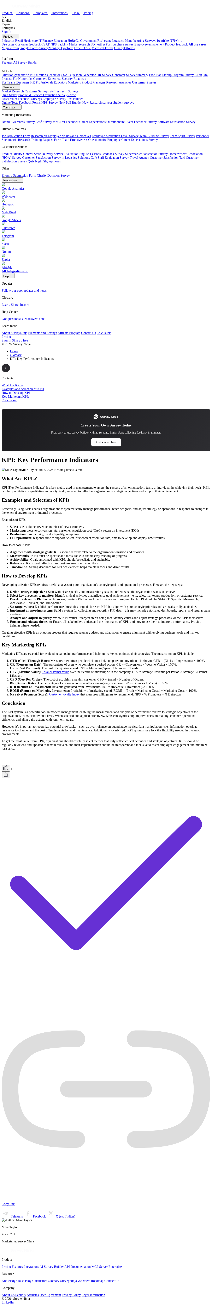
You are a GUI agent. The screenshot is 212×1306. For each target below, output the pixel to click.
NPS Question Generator (43, 75)
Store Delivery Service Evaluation (56, 154)
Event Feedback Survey (141, 122)
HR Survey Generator (110, 75)
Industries (8, 40)
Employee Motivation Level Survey (115, 136)
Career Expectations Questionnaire (102, 122)
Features (7, 62)
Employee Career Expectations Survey (132, 139)
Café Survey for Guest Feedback (57, 122)
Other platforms (124, 48)
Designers (22, 82)
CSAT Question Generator (78, 75)
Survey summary (137, 75)
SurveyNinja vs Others (75, 1281)
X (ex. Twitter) (65, 1216)
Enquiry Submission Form (19, 175)
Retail (19, 40)
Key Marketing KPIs (15, 396)
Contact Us (88, 333)
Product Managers (93, 82)
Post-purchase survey (120, 44)
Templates (41, 13)
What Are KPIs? (12, 385)
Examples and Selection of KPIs (23, 389)
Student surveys (123, 102)
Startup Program (173, 75)
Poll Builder (77, 102)
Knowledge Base (13, 1281)
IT (40, 40)
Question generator (14, 75)
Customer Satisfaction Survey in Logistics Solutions (56, 157)
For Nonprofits (22, 78)
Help (76, 13)
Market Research (13, 91)
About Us (8, 1295)
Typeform (66, 48)
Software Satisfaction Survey (176, 122)
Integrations (60, 13)
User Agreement (50, 1295)
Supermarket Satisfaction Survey (146, 154)
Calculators (104, 333)
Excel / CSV (82, 48)
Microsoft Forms (102, 48)
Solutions (23, 13)
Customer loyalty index (64, 694)
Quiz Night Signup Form (44, 161)
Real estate (104, 40)
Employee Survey (54, 99)
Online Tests (10, 102)
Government (88, 40)
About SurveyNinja (14, 333)
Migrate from (10, 48)
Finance (47, 40)
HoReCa (73, 40)
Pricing (88, 13)
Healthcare (31, 40)
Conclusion (9, 400)
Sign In (6, 31)
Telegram (17, 1216)
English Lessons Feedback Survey (101, 154)
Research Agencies (118, 82)
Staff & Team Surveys (63, 91)
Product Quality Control (17, 154)
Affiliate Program (69, 333)
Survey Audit (193, 75)
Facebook (39, 1216)
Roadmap (79, 78)
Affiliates (33, 1295)
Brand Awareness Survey (18, 122)
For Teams (9, 82)
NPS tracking (59, 44)
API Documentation (77, 1266)
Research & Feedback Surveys (22, 99)
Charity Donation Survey (53, 175)
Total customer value (55, 672)
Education (60, 40)
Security (67, 78)
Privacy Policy (71, 1295)
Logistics (118, 40)
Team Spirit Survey (182, 136)
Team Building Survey (154, 136)
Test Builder (75, 99)
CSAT (45, 44)
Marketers (74, 82)
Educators (60, 82)
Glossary (53, 1281)
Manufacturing (134, 40)
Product (7, 13)
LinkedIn (8, 1302)
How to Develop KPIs (16, 392)
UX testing (98, 44)
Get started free (106, 442)
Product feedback (176, 44)
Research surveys (101, 102)
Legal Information (93, 1295)
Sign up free (20, 340)
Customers (40, 78)
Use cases (8, 44)
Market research (79, 44)
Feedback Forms (30, 102)
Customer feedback (28, 44)
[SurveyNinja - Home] (21, 9)
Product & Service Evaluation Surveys (47, 95)
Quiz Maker (9, 95)
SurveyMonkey (49, 48)
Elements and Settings (42, 333)
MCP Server (100, 1266)
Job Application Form (16, 136)
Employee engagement (149, 44)
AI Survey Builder (25, 62)
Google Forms (29, 48)
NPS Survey (53, 102)
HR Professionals (41, 82)
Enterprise (54, 78)
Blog (28, 1281)
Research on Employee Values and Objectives (61, 136)
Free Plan (155, 75)
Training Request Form (46, 139)
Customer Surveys (37, 91)
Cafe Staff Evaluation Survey (110, 157)
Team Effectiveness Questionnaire (84, 139)
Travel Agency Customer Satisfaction (154, 157)
